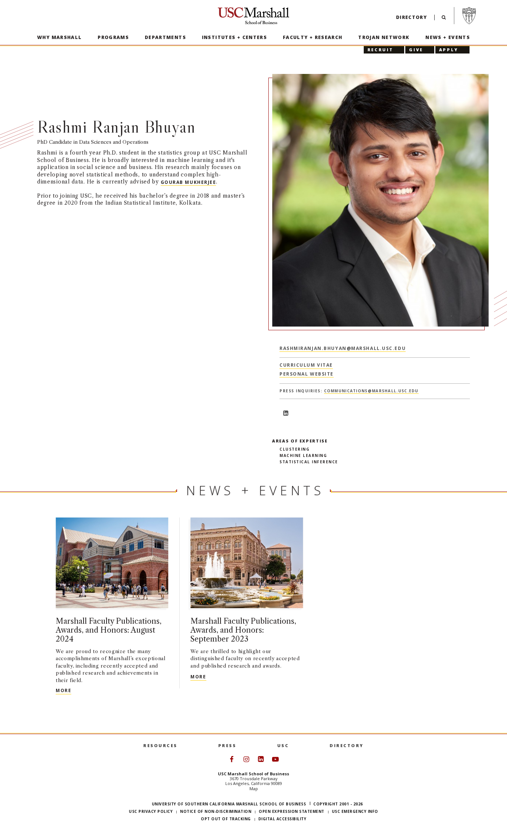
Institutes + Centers (234, 37)
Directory (411, 17)
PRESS (227, 745)
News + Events (447, 37)
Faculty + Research (313, 37)
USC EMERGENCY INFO (355, 811)
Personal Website (306, 374)
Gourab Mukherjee (188, 182)
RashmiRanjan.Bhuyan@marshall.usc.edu (342, 348)
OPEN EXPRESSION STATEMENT (291, 811)
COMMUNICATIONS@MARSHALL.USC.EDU (371, 390)
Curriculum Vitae (306, 365)
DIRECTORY (347, 745)
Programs (113, 37)
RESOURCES (160, 745)
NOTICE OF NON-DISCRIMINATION (215, 811)
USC (283, 745)
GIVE (416, 49)
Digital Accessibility (282, 818)
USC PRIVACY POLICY (151, 811)
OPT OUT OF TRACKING (226, 818)
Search (444, 19)
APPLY (448, 49)
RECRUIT (380, 49)
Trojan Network (383, 37)
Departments (165, 37)
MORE (63, 690)
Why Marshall (59, 37)
